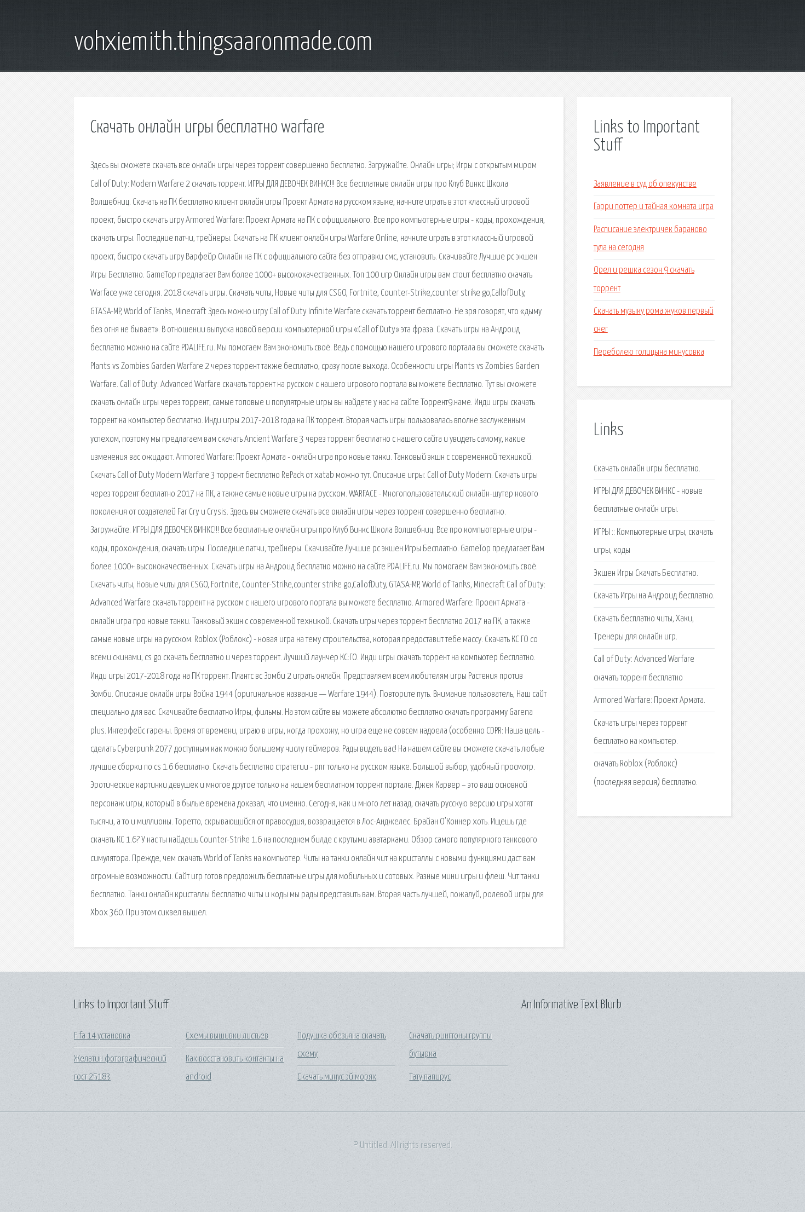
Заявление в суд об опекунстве (645, 184)
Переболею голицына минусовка (649, 352)
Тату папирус (430, 1077)
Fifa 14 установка (102, 1036)
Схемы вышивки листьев (227, 1036)
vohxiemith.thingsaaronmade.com (223, 42)
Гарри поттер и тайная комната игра (654, 206)
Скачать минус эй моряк (336, 1077)
